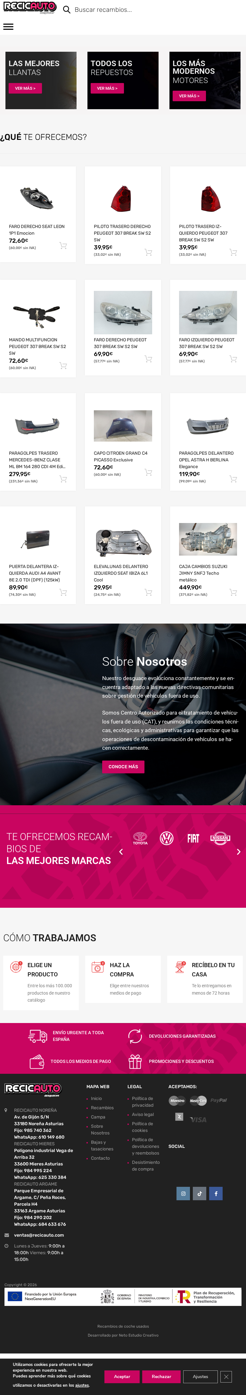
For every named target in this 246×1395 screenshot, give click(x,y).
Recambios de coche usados (123, 1326)
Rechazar (161, 1377)
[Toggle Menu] (8, 29)
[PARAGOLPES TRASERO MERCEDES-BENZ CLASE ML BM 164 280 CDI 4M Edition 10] (38, 426)
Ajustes (200, 1377)
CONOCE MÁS (123, 767)
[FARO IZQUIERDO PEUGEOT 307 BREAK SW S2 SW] (208, 312)
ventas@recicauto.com (39, 1235)
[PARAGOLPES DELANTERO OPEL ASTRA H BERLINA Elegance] (208, 426)
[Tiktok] (199, 1193)
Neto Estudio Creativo (139, 1335)
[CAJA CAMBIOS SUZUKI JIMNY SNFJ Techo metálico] (208, 539)
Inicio (96, 1098)
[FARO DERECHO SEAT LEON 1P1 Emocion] (38, 199)
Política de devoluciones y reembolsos (145, 1146)
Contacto (100, 1158)
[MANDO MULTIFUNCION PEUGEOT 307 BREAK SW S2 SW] (38, 312)
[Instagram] (183, 1193)
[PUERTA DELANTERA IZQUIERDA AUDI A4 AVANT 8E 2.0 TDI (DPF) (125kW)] (38, 539)
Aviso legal (143, 1114)
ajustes (82, 1385)
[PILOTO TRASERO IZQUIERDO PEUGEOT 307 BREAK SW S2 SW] (208, 199)
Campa (98, 1117)
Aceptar (122, 1377)
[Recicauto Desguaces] (30, 7)
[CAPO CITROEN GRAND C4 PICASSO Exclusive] (123, 426)
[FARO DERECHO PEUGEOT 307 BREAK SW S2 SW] (123, 312)
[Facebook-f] (216, 1193)
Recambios (102, 1108)
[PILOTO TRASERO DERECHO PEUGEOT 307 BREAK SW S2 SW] (123, 199)
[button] (121, 852)
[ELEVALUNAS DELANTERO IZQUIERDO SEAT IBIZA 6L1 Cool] (123, 539)
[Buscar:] (148, 10)
